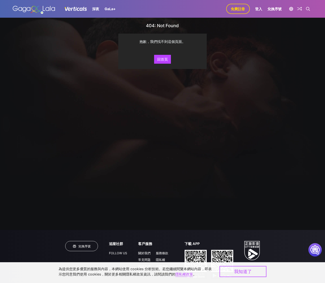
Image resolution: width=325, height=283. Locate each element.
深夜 (95, 9)
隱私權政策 (184, 274)
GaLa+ (110, 9)
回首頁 (162, 59)
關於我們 (144, 253)
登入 (258, 9)
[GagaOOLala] (34, 9)
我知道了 (243, 271)
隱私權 (160, 260)
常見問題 (144, 260)
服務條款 (162, 253)
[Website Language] (291, 9)
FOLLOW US (118, 253)
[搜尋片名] (308, 9)
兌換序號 (275, 9)
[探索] (299, 9)
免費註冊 (238, 9)
